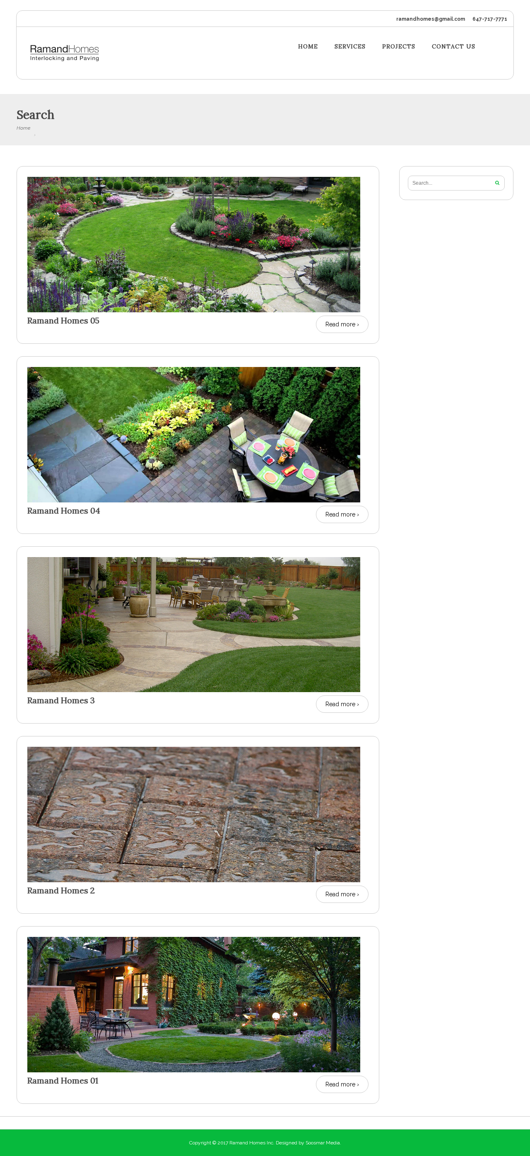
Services (350, 46)
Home (308, 46)
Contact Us (453, 46)
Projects (398, 46)
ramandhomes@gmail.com (430, 19)
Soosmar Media (323, 1143)
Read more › (342, 324)
